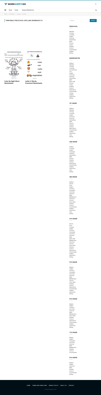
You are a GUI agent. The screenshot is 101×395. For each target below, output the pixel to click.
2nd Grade (73, 142)
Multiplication (72, 197)
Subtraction (72, 96)
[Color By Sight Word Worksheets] (13, 65)
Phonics (71, 43)
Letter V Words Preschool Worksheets (33, 82)
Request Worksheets (28, 10)
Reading (71, 46)
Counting (71, 34)
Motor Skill (72, 238)
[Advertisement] (34, 38)
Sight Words (72, 89)
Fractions (71, 188)
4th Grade (73, 219)
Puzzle (71, 44)
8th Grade (73, 357)
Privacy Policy (53, 385)
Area (70, 185)
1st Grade (73, 103)
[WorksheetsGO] (15, 4)
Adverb (71, 183)
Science (71, 48)
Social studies (73, 252)
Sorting (71, 93)
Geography (72, 151)
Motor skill (72, 81)
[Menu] (5, 10)
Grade (16, 10)
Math (70, 41)
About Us (63, 385)
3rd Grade (73, 177)
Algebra (71, 267)
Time (70, 135)
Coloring (71, 33)
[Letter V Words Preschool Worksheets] (34, 65)
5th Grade (73, 262)
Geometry (72, 75)
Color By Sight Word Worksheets (11, 82)
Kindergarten (74, 58)
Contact (71, 385)
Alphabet (71, 31)
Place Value (72, 202)
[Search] (96, 10)
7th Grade (73, 332)
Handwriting (72, 39)
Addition (71, 63)
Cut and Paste (73, 70)
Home (10, 10)
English (71, 36)
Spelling (71, 51)
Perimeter (72, 198)
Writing (71, 53)
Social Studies (73, 49)
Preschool (73, 26)
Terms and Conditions (39, 385)
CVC (70, 71)
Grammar (71, 38)
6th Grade (73, 299)
